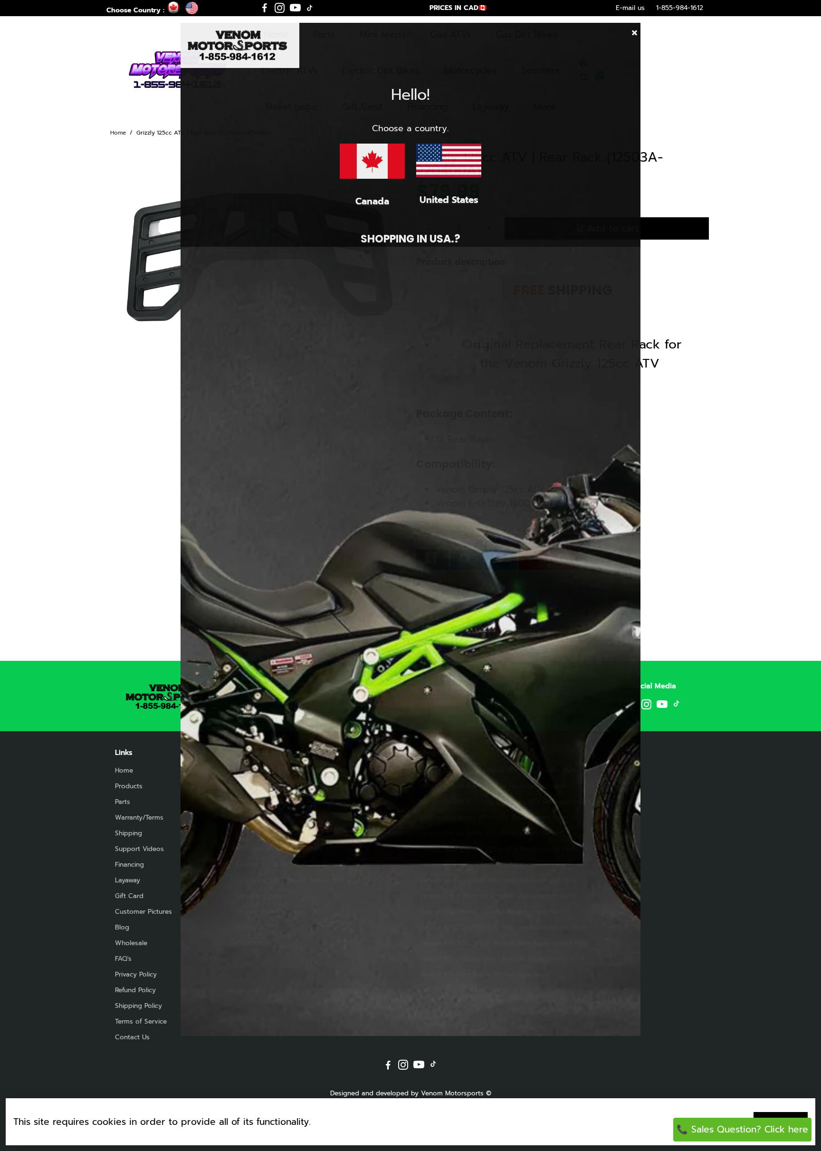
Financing (129, 865)
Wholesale (131, 943)
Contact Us (132, 1037)
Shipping (128, 833)
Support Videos (139, 849)
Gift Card (129, 896)
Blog (122, 927)
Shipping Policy (138, 1006)
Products (129, 786)
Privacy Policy (136, 974)
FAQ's (123, 959)
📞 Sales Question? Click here (742, 1129)
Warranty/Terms (139, 817)
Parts (122, 802)
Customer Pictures (143, 912)
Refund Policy (135, 990)
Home (118, 132)
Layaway (127, 880)
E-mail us (630, 8)
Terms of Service (141, 1021)
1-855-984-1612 (679, 8)
